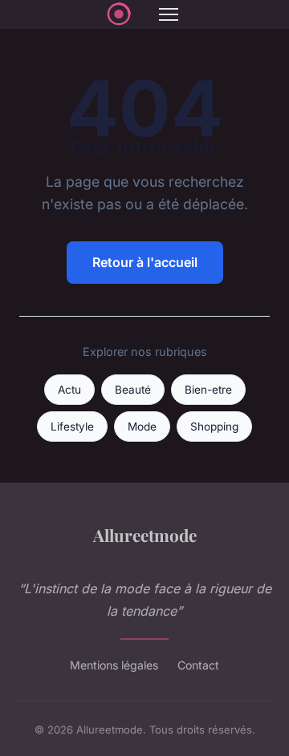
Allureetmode (145, 535)
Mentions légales (114, 665)
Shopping (214, 426)
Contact (198, 665)
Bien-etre (208, 389)
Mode (142, 426)
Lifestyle (72, 426)
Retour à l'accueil (144, 262)
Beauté (133, 389)
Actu (69, 389)
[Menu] (169, 14)
